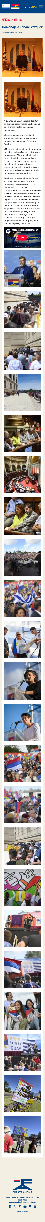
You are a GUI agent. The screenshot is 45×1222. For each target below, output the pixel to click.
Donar (33, 6)
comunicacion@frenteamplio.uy (22, 1202)
